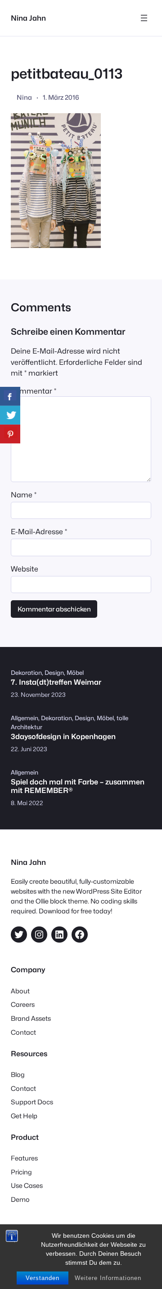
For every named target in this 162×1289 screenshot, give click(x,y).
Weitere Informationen (108, 1278)
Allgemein (24, 718)
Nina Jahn (28, 17)
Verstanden (42, 1278)
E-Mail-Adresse (39, 531)
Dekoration (26, 672)
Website (24, 568)
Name (23, 494)
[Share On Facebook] (10, 396)
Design (54, 672)
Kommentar (33, 390)
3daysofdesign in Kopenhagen (63, 736)
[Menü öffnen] (144, 18)
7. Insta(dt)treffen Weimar (56, 682)
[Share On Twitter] (10, 415)
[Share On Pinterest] (10, 434)
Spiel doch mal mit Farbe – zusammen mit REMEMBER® (77, 786)
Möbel (75, 672)
